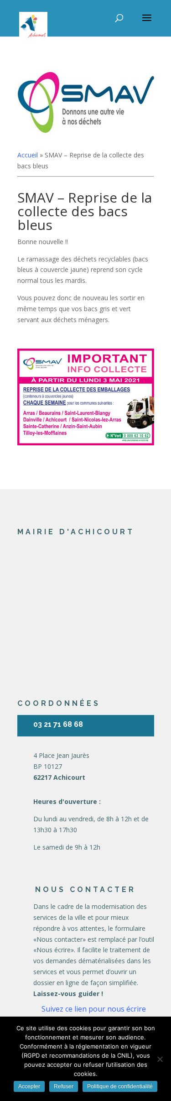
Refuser (63, 1086)
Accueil (27, 155)
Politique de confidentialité (120, 1086)
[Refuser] (159, 1059)
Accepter (29, 1086)
